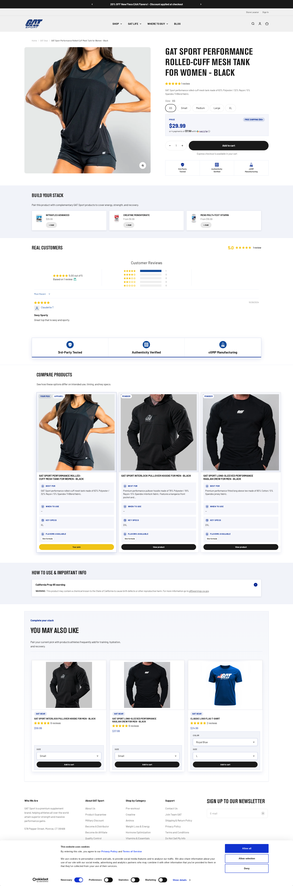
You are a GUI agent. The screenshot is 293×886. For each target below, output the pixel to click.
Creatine (130, 814)
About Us (90, 808)
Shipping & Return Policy (178, 820)
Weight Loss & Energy (138, 826)
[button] (173, 83)
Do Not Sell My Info (175, 838)
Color (196, 735)
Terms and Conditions (177, 832)
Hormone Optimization (138, 832)
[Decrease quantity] (169, 145)
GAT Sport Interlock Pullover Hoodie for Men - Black (156, 475)
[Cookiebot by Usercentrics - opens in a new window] (40, 880)
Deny (247, 868)
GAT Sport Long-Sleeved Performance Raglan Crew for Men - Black (228, 477)
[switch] (108, 879)
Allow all (246, 848)
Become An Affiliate (96, 832)
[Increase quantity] (182, 145)
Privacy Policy (173, 826)
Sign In (265, 12)
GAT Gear (44, 40)
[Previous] (92, 4)
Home (34, 40)
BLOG (177, 23)
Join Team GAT (173, 814)
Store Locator (252, 12)
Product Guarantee (95, 814)
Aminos (130, 820)
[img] (42, 302)
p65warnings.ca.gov (199, 591)
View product (159, 547)
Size (39, 749)
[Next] (200, 4)
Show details (180, 880)
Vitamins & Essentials (138, 838)
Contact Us (171, 808)
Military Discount (94, 820)
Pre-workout (133, 808)
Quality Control (93, 838)
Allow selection (247, 858)
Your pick (76, 547)
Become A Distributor (97, 826)
